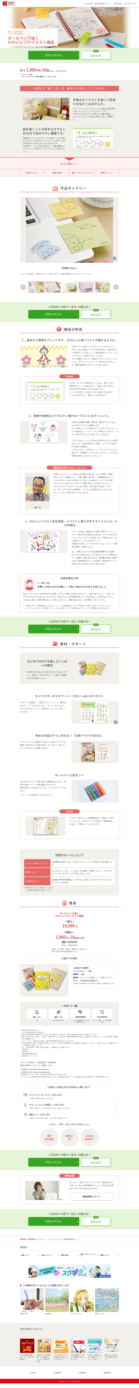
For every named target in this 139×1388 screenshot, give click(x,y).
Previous (23, 287)
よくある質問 (87, 3)
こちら (87, 1124)
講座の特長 (57, 173)
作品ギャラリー (32, 173)
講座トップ (25, 1255)
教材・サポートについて (82, 173)
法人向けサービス (130, 3)
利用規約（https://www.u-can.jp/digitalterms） (36, 1072)
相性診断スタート (92, 1196)
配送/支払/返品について (103, 3)
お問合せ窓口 (117, 3)
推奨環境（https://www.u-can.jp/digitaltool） (36, 1069)
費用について (106, 173)
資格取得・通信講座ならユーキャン (33, 1239)
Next (116, 287)
